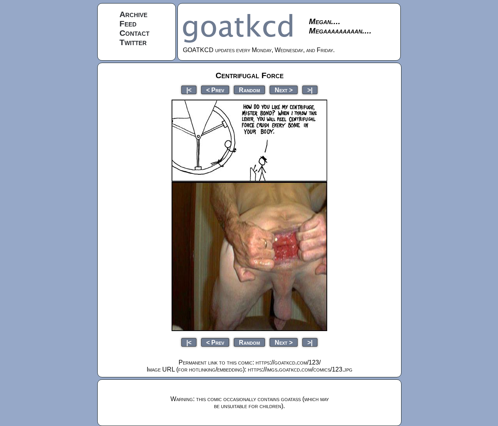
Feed (128, 23)
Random (249, 89)
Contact (134, 32)
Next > (284, 89)
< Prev (215, 89)
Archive (133, 14)
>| (309, 89)
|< (188, 89)
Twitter (133, 42)
